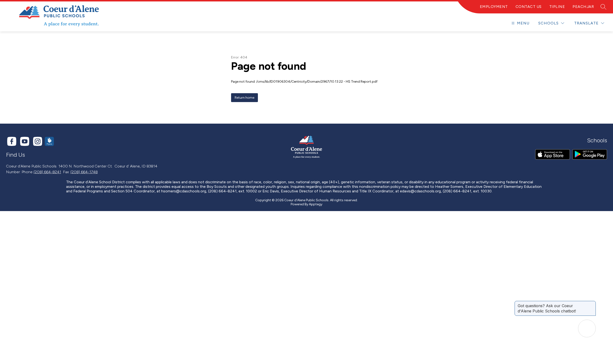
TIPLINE (557, 6)
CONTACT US (529, 6)
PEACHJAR (583, 6)
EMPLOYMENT (494, 6)
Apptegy (315, 204)
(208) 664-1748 (84, 172)
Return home (244, 98)
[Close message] (591, 303)
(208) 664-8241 (47, 172)
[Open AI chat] (587, 328)
